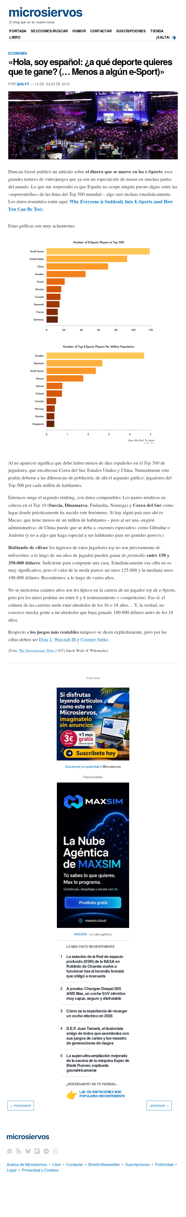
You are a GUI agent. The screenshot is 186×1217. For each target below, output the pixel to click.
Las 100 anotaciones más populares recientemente (102, 1094)
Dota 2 (45, 639)
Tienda (156, 30)
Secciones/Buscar (49, 30)
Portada (17, 30)
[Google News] (9, 1151)
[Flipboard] (37, 1151)
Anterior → (159, 1105)
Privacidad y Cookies (40, 1170)
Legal (11, 1170)
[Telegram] (46, 1151)
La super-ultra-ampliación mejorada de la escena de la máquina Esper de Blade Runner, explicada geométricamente (97, 1063)
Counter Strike (94, 639)
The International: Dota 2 (38, 650)
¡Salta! (163, 37)
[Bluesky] (28, 1151)
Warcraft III (65, 639)
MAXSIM (80, 934)
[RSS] (18, 1151)
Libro (14, 37)
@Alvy (23, 83)
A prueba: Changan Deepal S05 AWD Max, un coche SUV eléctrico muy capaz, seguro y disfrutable (95, 993)
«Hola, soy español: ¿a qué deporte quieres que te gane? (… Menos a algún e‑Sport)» (90, 66)
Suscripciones (131, 30)
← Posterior (20, 1105)
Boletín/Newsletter (104, 1164)
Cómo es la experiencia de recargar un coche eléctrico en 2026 (96, 1013)
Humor (78, 30)
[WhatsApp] (55, 1151)
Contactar (101, 30)
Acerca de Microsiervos (27, 1164)
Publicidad (164, 1164)
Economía (17, 53)
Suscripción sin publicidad (82, 766)
